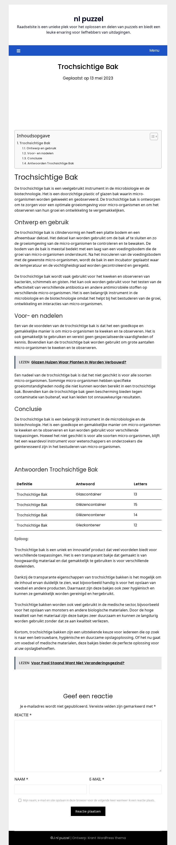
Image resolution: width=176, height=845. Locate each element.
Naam (21, 779)
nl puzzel (88, 19)
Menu (154, 50)
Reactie (23, 714)
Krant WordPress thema (107, 838)
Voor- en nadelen (40, 153)
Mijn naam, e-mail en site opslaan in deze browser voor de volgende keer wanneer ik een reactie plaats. (89, 800)
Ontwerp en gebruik (41, 148)
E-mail (96, 779)
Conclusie (34, 158)
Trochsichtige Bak (34, 143)
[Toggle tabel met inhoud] (151, 136)
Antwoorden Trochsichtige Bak (51, 163)
